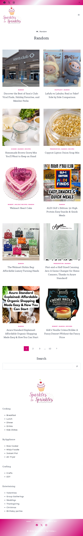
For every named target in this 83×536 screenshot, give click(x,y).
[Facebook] (4, 3)
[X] (9, 3)
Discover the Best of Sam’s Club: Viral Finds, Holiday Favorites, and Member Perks (21, 97)
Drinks (9, 426)
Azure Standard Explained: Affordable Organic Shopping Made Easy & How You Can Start (21, 333)
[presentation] (20, 68)
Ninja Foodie (12, 449)
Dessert (10, 204)
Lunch (9, 419)
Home (28, 521)
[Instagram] (14, 3)
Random (21, 90)
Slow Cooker (12, 446)
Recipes (28, 149)
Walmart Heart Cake (21, 208)
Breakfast (11, 415)
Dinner (14, 149)
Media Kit (52, 521)
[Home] (37, 32)
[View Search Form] (79, 2)
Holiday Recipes (21, 204)
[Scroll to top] (78, 528)
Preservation (55, 149)
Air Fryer (10, 457)
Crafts (9, 473)
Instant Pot (12, 453)
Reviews (69, 326)
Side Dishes (11, 430)
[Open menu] (79, 14)
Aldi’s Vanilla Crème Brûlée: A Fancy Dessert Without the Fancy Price (62, 333)
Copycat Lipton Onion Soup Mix (62, 152)
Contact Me (39, 521)
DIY (8, 476)
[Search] (77, 366)
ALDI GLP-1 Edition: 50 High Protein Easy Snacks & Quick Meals (62, 212)
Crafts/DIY (59, 90)
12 (50, 348)
